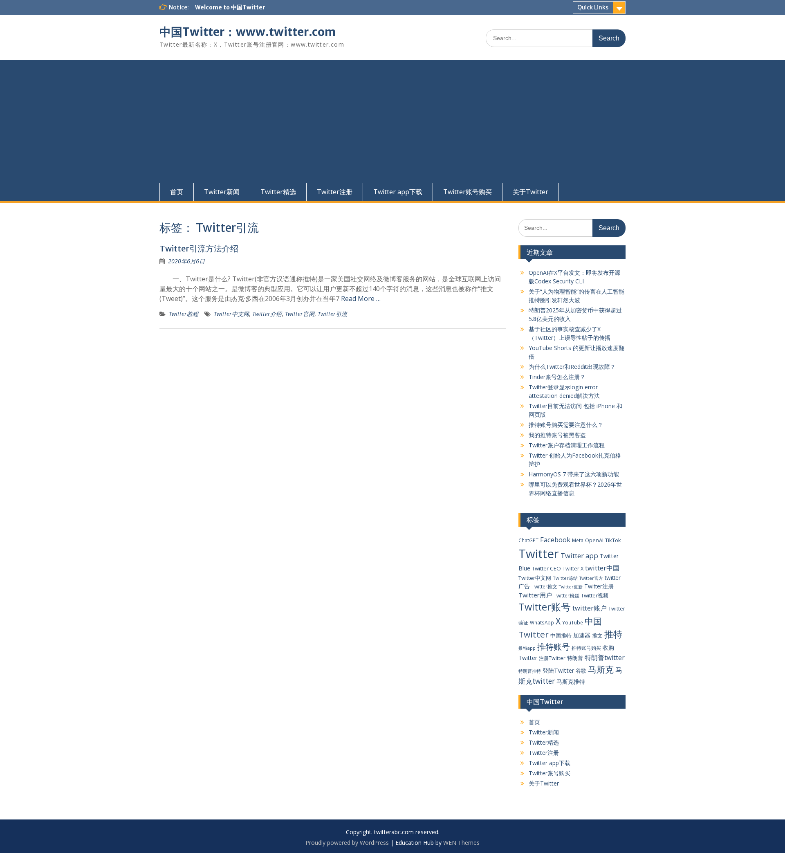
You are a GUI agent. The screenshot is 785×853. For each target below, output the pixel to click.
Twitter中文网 (231, 314)
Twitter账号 (544, 606)
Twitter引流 (332, 314)
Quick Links (592, 7)
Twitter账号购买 (467, 191)
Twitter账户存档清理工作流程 (567, 445)
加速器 (581, 635)
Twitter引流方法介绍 (198, 248)
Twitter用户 (535, 595)
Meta (577, 540)
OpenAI (594, 540)
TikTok (613, 540)
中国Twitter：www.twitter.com (247, 32)
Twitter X (573, 568)
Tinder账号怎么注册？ (557, 377)
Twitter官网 (299, 314)
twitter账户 (589, 608)
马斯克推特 (570, 681)
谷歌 (581, 670)
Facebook (555, 539)
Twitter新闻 (222, 191)
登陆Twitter (558, 670)
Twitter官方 (591, 578)
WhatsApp (542, 622)
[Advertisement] (392, 121)
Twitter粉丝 (566, 595)
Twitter (538, 553)
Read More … (361, 298)
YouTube (572, 622)
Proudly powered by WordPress (347, 842)
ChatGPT (528, 540)
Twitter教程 (183, 314)
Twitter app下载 (397, 191)
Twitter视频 (594, 595)
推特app (527, 648)
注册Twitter (552, 658)
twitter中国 (602, 567)
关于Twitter (530, 191)
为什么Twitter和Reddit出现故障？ (572, 366)
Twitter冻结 (565, 578)
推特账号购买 (586, 647)
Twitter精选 (278, 191)
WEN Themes (461, 842)
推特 (613, 634)
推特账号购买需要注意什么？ (566, 425)
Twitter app (579, 555)
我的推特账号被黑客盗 (557, 435)
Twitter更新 (571, 587)
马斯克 (601, 669)
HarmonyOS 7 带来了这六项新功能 (574, 474)
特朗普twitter (605, 657)
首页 (176, 191)
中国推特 (561, 635)
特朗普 (575, 658)
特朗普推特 (529, 671)
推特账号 (553, 646)
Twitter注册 (334, 191)
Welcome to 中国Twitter (230, 7)
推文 (597, 635)
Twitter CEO (546, 568)
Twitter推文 (544, 586)
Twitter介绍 (267, 314)
